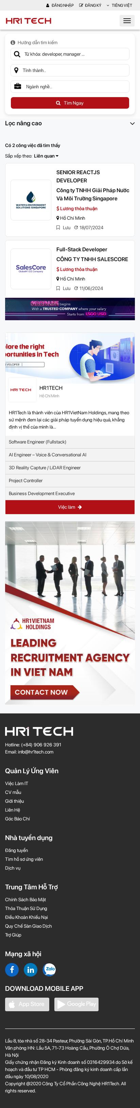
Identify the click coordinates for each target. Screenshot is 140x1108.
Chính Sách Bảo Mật (25, 899)
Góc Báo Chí (17, 818)
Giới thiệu (14, 801)
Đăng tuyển (16, 850)
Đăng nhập (62, 5)
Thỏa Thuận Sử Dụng (26, 908)
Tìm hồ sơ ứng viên (24, 859)
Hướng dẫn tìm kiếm (37, 42)
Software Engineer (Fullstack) (38, 441)
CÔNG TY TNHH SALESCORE (92, 259)
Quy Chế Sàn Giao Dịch (28, 926)
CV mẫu (13, 792)
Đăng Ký (93, 5)
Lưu (66, 227)
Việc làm (67, 507)
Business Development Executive (42, 493)
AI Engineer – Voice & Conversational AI (47, 454)
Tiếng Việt (121, 5)
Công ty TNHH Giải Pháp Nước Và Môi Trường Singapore (92, 194)
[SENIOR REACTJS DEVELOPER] (31, 200)
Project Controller (25, 480)
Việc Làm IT (16, 783)
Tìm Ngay (74, 103)
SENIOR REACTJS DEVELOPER (78, 176)
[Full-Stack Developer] (31, 269)
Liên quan (45, 156)
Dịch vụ (12, 868)
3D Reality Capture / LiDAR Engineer (45, 467)
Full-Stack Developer (81, 249)
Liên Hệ (12, 810)
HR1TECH (51, 388)
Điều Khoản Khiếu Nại (26, 917)
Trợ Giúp (13, 935)
